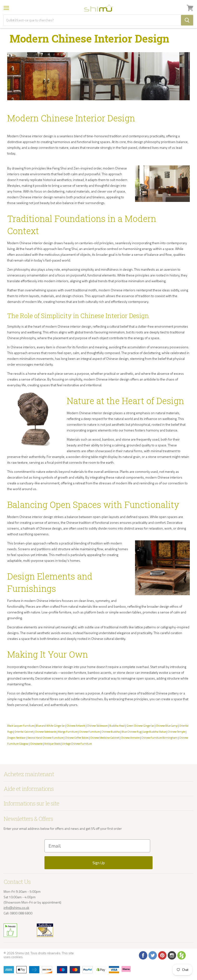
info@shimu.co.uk (16, 907)
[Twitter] (152, 955)
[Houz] (181, 955)
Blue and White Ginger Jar (50, 726)
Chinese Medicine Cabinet (104, 738)
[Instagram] (171, 955)
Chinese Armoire (130, 738)
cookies (17, 956)
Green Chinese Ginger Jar (140, 726)
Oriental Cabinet (23, 732)
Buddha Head (117, 726)
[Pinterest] (162, 955)
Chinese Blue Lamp (167, 726)
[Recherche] (187, 20)
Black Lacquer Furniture (20, 726)
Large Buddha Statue (154, 732)
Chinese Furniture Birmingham (159, 738)
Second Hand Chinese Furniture (45, 738)
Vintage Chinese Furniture (77, 744)
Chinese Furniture (89, 732)
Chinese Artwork (76, 726)
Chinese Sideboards (45, 732)
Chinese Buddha (110, 732)
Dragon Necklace (16, 738)
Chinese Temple (176, 732)
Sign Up (98, 863)
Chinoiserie (36, 744)
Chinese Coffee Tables (76, 738)
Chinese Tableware (97, 726)
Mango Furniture (67, 732)
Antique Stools (52, 744)
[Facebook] (143, 955)
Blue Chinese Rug (131, 732)
